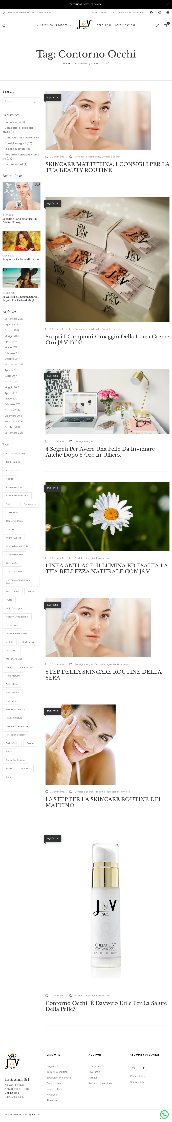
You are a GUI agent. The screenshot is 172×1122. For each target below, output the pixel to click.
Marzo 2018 (11, 347)
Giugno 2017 (12, 381)
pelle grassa (27, 667)
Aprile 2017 (11, 393)
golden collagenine (17, 616)
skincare (25, 768)
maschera (11, 650)
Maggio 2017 (12, 387)
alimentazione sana (17, 495)
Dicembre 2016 (13, 416)
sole (8, 777)
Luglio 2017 (11, 376)
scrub (9, 751)
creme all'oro (13, 537)
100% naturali (13, 462)
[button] (166, 25)
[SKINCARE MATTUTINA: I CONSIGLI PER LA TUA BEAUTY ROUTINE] (98, 92)
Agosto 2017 (12, 370)
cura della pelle (14, 571)
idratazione (12, 625)
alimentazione (14, 487)
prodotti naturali (15, 718)
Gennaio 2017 (12, 410)
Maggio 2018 (12, 336)
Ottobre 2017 (12, 359)
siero (9, 768)
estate (31, 591)
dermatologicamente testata (18, 581)
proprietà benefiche (17, 726)
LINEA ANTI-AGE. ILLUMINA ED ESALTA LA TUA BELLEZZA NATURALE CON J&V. (107, 569)
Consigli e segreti (15, 143)
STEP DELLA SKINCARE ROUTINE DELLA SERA (103, 675)
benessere (30, 504)
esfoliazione (12, 591)
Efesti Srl (36, 1114)
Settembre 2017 (14, 364)
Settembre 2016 (14, 433)
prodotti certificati (16, 709)
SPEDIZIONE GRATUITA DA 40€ (86, 4)
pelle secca (12, 692)
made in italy (28, 642)
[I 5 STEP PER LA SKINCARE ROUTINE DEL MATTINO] (81, 706)
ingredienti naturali (16, 633)
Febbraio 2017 (12, 404)
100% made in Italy (15, 453)
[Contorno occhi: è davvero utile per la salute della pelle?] (107, 834)
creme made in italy (17, 546)
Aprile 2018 (11, 341)
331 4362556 (12, 1092)
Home (66, 63)
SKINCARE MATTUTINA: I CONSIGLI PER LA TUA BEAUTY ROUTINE (107, 167)
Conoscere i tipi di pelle (19, 137)
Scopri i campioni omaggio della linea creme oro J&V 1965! (107, 340)
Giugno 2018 (12, 330)
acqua (9, 478)
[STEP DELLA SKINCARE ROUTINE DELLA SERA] (98, 600)
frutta (9, 599)
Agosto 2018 (12, 324)
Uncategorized (14, 164)
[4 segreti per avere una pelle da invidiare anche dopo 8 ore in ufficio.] (107, 371)
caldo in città (13, 122)
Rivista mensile (99, 12)
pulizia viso (12, 743)
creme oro (12, 563)
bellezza (10, 504)
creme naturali (14, 554)
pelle (8, 667)
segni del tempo (15, 760)
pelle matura (13, 675)
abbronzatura (13, 470)
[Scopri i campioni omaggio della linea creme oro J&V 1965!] (107, 198)
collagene (12, 512)
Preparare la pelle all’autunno (21, 259)
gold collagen (14, 608)
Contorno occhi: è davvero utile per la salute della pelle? (106, 1006)
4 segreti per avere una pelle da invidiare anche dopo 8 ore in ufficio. (100, 452)
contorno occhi (14, 521)
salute (30, 743)
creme (10, 529)
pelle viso (11, 701)
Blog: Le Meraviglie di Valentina (128, 12)
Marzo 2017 (11, 398)
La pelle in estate (15, 149)
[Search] (35, 101)
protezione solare (16, 734)
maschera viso (14, 658)
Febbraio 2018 (12, 353)
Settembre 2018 (14, 319)
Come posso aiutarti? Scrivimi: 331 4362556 (29, 12)
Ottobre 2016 (12, 427)
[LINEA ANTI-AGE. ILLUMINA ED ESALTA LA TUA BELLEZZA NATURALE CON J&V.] (107, 483)
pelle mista (12, 684)
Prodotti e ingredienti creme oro (92, 558)
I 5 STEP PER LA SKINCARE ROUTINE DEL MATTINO (104, 802)
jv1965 (9, 642)
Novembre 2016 (14, 421)
